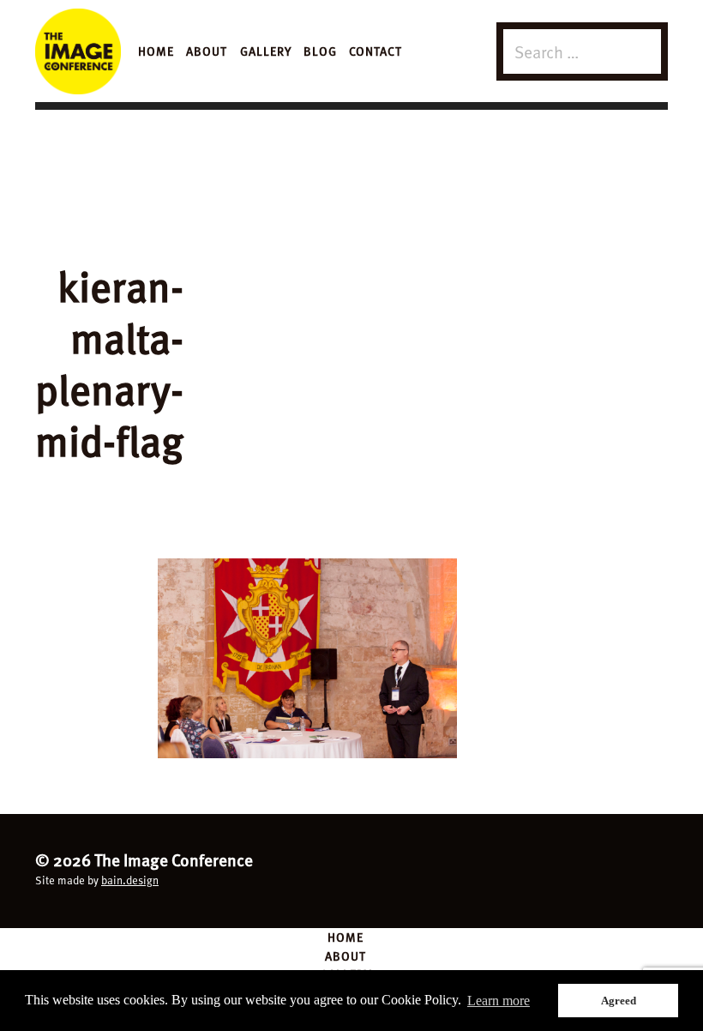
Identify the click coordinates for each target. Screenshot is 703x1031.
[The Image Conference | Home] (78, 51)
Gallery (265, 50)
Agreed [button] (618, 1000)
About (206, 50)
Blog (320, 50)
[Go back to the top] (351, 868)
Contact (375, 50)
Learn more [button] (498, 1000)
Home (156, 50)
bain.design (130, 880)
